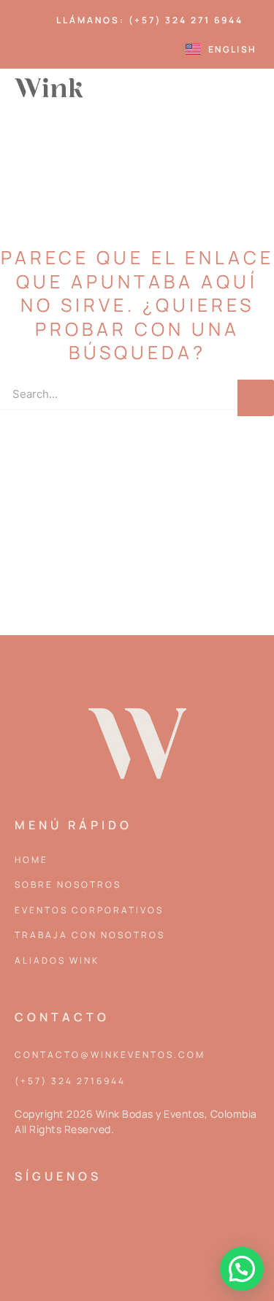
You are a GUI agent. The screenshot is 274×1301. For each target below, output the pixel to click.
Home (31, 859)
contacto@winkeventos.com (110, 1054)
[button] (248, 88)
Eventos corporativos (89, 910)
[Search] (255, 398)
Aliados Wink (57, 960)
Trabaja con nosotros (90, 935)
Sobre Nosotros (68, 884)
